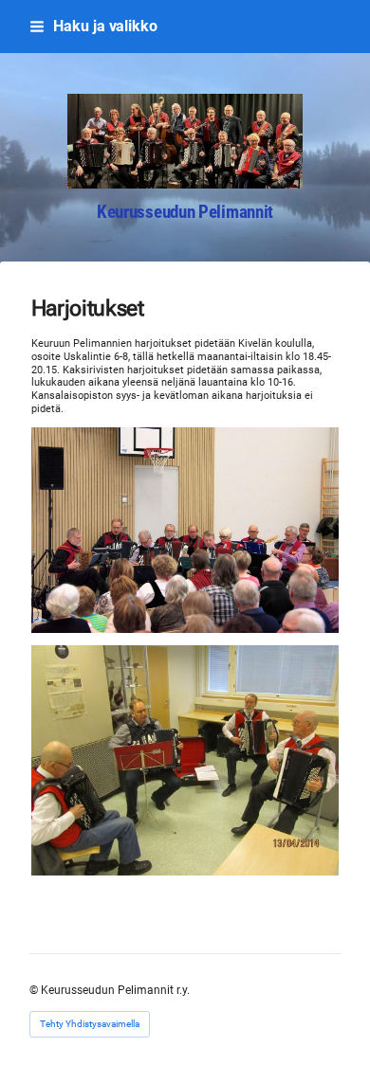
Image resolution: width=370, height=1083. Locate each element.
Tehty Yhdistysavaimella (89, 1024)
